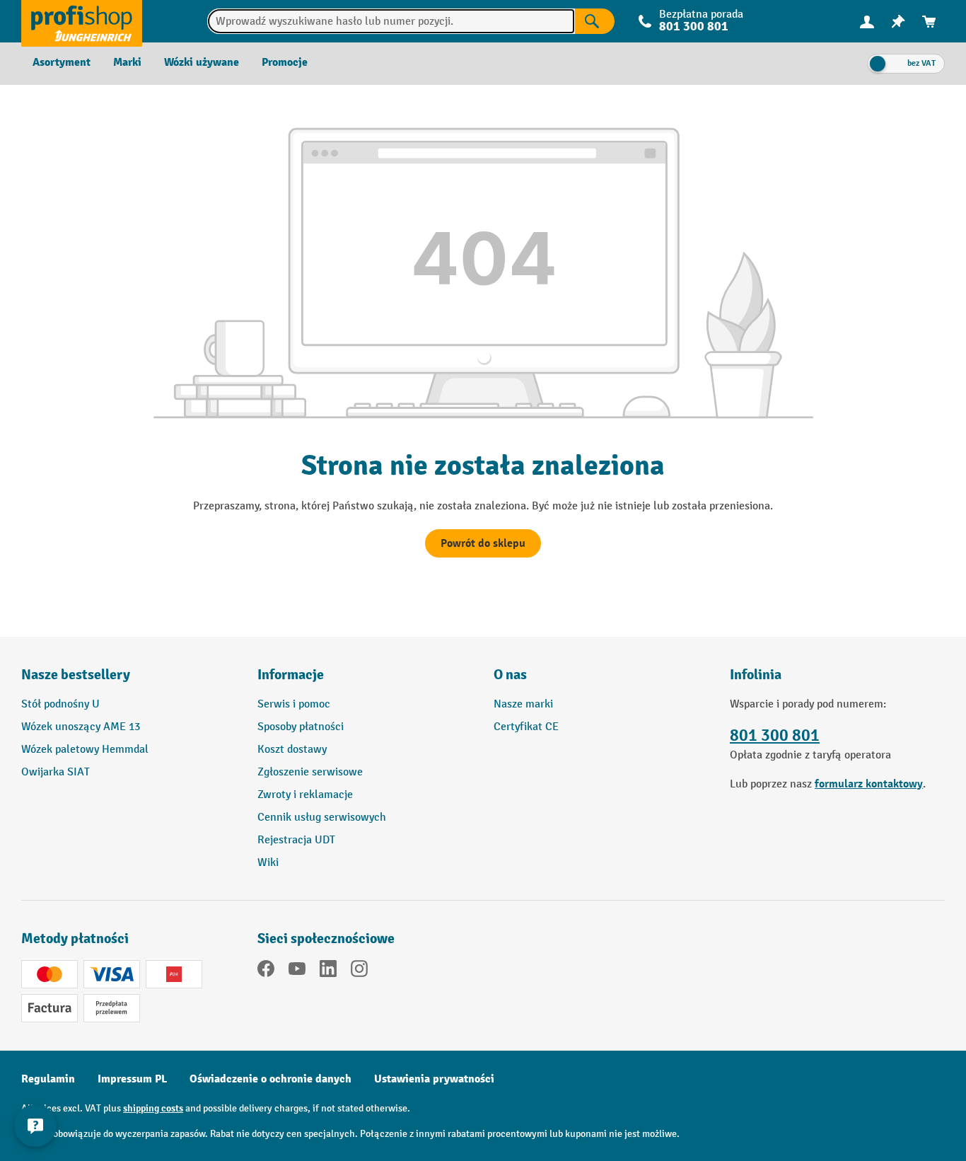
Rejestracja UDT (296, 840)
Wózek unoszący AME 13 (80, 727)
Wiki (268, 863)
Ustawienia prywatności (434, 1079)
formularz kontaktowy (869, 784)
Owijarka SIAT (55, 772)
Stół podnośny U (60, 704)
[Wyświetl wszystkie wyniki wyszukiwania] (81, 21)
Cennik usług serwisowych (321, 817)
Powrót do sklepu (483, 543)
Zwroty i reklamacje (305, 795)
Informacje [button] (290, 674)
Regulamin (48, 1079)
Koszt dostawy (292, 749)
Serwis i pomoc (293, 704)
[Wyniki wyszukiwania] (595, 21)
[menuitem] (867, 21)
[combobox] (390, 21)
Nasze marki (523, 704)
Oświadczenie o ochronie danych (270, 1079)
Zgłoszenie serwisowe (310, 772)
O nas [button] (510, 674)
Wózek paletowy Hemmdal (85, 749)
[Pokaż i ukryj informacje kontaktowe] (35, 1125)
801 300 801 (775, 735)
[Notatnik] (898, 21)
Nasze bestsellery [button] (75, 674)
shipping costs (153, 1108)
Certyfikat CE (526, 727)
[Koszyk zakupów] (929, 21)
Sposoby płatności (300, 727)
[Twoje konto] (867, 21)
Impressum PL (132, 1079)
